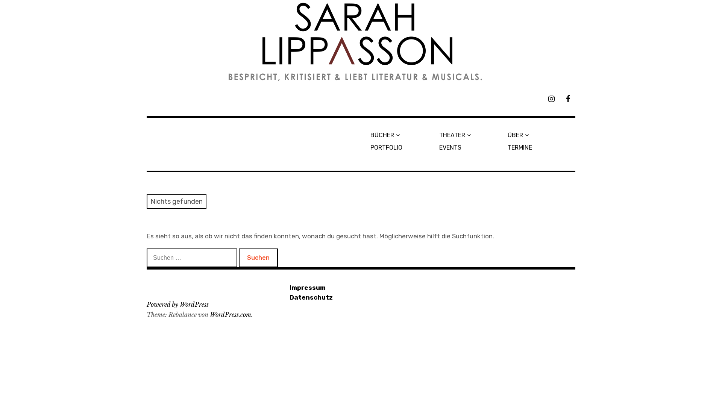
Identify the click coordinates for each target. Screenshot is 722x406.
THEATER (452, 135)
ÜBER (515, 135)
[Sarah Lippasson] (361, 42)
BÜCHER (382, 135)
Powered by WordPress (178, 304)
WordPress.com (230, 314)
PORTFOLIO (386, 147)
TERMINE (520, 147)
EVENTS (450, 147)
